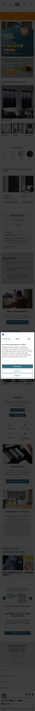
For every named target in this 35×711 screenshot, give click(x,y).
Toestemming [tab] (6, 338)
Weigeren (17, 375)
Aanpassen (16, 371)
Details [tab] (18, 338)
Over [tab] (28, 338)
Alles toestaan (18, 366)
